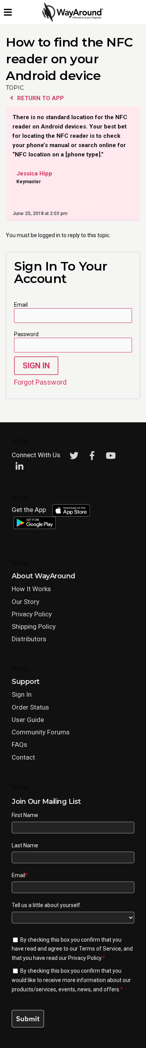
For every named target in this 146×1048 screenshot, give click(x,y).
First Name (25, 815)
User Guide (28, 720)
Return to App (40, 98)
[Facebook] (92, 455)
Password (26, 334)
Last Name (25, 845)
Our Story (25, 602)
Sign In (36, 365)
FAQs (19, 744)
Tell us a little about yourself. (46, 905)
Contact (23, 757)
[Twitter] (74, 455)
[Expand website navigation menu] (8, 12)
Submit (28, 1018)
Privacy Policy (32, 614)
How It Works (31, 589)
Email (21, 305)
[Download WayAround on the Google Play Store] (35, 523)
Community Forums (41, 732)
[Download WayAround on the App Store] (71, 510)
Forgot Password (40, 382)
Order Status (30, 707)
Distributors (29, 639)
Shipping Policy (34, 626)
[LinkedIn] (19, 466)
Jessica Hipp (34, 174)
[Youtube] (111, 455)
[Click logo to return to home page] (73, 20)
